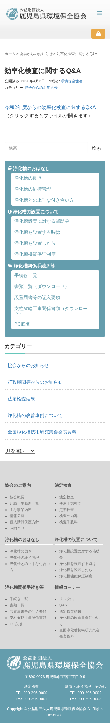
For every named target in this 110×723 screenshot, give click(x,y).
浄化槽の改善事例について (35, 415)
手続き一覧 (25, 275)
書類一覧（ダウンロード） (41, 286)
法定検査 (66, 497)
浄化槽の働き (28, 178)
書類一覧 (17, 605)
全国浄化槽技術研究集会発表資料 (42, 432)
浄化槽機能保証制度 (35, 254)
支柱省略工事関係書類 (28, 617)
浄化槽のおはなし (31, 168)
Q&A (63, 605)
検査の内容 (68, 516)
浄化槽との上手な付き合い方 (44, 200)
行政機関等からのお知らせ (35, 382)
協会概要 (17, 497)
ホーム (10, 54)
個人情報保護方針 (24, 522)
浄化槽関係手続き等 (34, 265)
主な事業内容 (21, 510)
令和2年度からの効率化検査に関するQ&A (50, 107)
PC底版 (22, 324)
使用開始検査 (70, 503)
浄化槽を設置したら (35, 243)
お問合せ (17, 528)
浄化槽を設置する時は (37, 232)
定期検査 (66, 510)
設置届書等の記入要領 (37, 297)
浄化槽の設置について (35, 211)
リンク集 (66, 599)
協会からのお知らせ (36, 54)
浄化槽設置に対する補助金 (41, 221)
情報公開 (17, 516)
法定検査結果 (21, 398)
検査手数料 (68, 522)
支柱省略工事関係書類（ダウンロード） (51, 311)
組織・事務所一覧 (24, 503)
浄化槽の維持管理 (32, 189)
